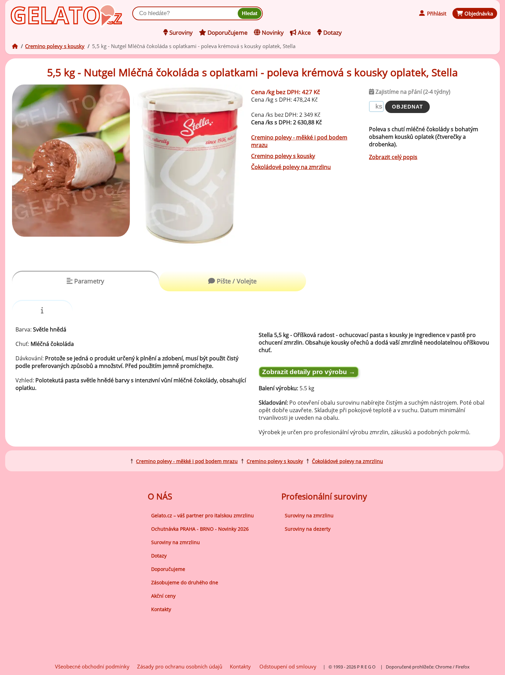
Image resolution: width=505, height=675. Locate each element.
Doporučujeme (168, 569)
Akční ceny (163, 596)
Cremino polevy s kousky (55, 46)
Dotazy (159, 555)
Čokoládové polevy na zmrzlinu (291, 167)
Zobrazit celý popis (393, 157)
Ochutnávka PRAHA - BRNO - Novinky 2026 (200, 529)
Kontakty (161, 609)
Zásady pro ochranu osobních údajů (179, 666)
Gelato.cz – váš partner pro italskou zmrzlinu (202, 515)
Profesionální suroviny (324, 496)
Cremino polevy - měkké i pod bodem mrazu (187, 461)
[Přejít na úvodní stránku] (41, 12)
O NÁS (160, 496)
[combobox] (186, 13)
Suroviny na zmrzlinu (175, 542)
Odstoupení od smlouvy (287, 666)
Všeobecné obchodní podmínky (92, 666)
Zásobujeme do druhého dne (184, 582)
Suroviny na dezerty (307, 529)
